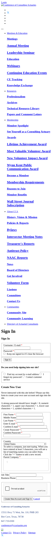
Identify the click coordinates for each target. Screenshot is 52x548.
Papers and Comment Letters (24, 114)
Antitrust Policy (17, 250)
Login (4, 2)
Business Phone (8, 478)
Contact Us (13, 301)
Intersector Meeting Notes (25, 236)
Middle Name (9, 417)
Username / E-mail (12, 345)
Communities (13, 307)
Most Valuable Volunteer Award (29, 151)
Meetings (12, 38)
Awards (11, 137)
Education (13, 59)
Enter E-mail (9, 423)
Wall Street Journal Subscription (20, 203)
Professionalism (16, 96)
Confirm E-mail (10, 426)
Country (7, 441)
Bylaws (12, 229)
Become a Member (18, 175)
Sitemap (32, 532)
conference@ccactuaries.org (14, 525)
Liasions (12, 289)
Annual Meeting (18, 45)
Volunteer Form (18, 283)
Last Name (8, 420)
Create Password (11, 430)
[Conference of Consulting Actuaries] (18, 5)
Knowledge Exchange (20, 85)
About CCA (12, 211)
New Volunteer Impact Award (27, 158)
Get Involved (14, 276)
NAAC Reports (17, 257)
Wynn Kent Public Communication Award (22, 167)
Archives (12, 102)
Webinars (13, 66)
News (10, 264)
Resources (11, 91)
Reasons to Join (16, 188)
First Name (8, 414)
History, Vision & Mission (22, 217)
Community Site (16, 312)
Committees (14, 295)
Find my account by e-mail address (23, 374)
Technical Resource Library (23, 108)
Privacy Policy (19, 532)
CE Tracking (14, 79)
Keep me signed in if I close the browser (25, 354)
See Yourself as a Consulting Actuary (28, 131)
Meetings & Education (17, 33)
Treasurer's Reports (21, 243)
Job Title (5, 475)
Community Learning (20, 318)
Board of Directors (18, 270)
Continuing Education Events (27, 73)
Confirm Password (12, 432)
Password (7, 351)
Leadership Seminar (21, 52)
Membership (12, 120)
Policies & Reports (18, 223)
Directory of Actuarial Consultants (22, 324)
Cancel (37, 499)
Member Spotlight (17, 125)
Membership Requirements (25, 182)
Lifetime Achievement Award (27, 144)
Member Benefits (17, 194)
